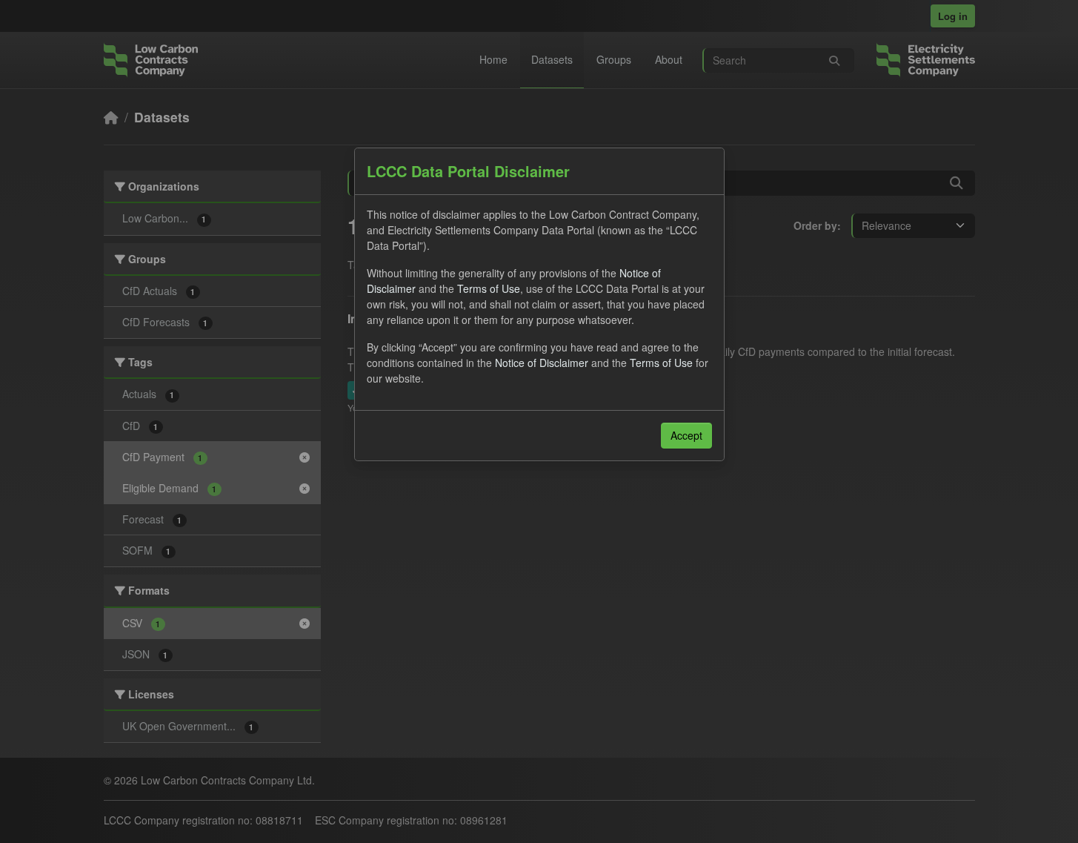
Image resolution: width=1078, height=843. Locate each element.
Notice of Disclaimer (541, 362)
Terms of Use (488, 288)
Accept (686, 435)
